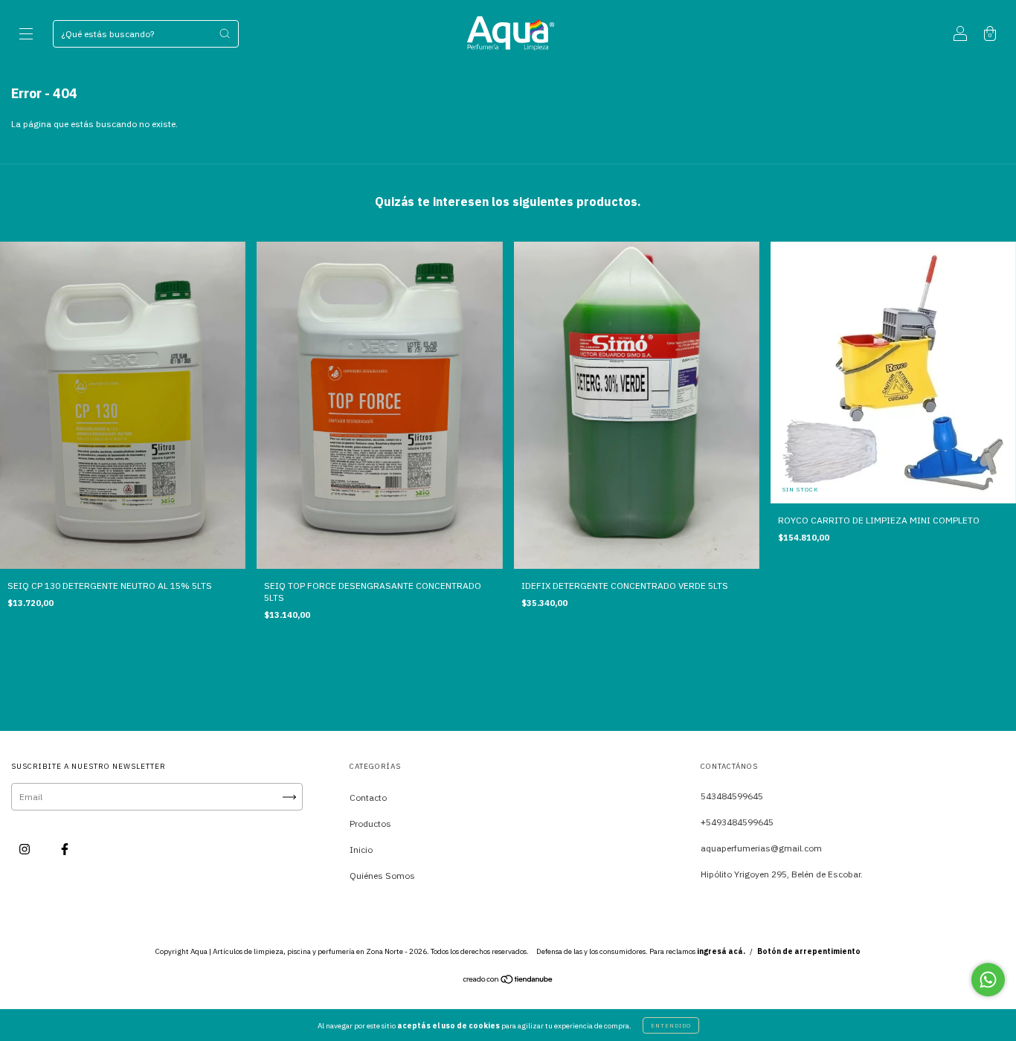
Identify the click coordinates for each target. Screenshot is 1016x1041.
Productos (370, 823)
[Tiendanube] (508, 981)
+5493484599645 (737, 822)
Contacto (368, 797)
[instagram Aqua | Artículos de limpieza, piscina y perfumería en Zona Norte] (25, 849)
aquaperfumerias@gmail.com (761, 848)
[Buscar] (224, 33)
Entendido (671, 1025)
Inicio (361, 849)
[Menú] (26, 35)
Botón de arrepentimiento (809, 951)
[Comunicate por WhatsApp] (988, 979)
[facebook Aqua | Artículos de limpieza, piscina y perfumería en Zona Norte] (64, 849)
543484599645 (732, 796)
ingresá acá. (721, 951)
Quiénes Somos (382, 875)
